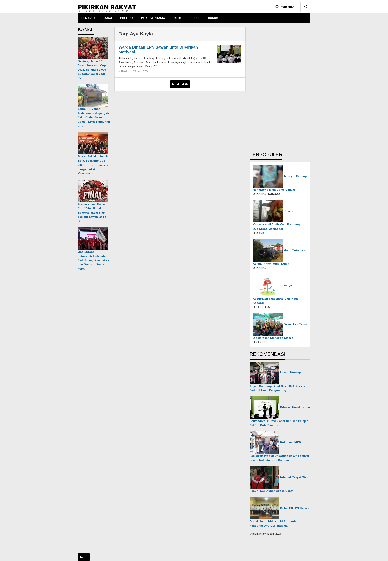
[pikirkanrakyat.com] (107, 8)
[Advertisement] (280, 87)
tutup (84, 557)
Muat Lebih (180, 84)
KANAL (123, 71)
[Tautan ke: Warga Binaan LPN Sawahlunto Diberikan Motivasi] (229, 53)
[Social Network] (305, 7)
